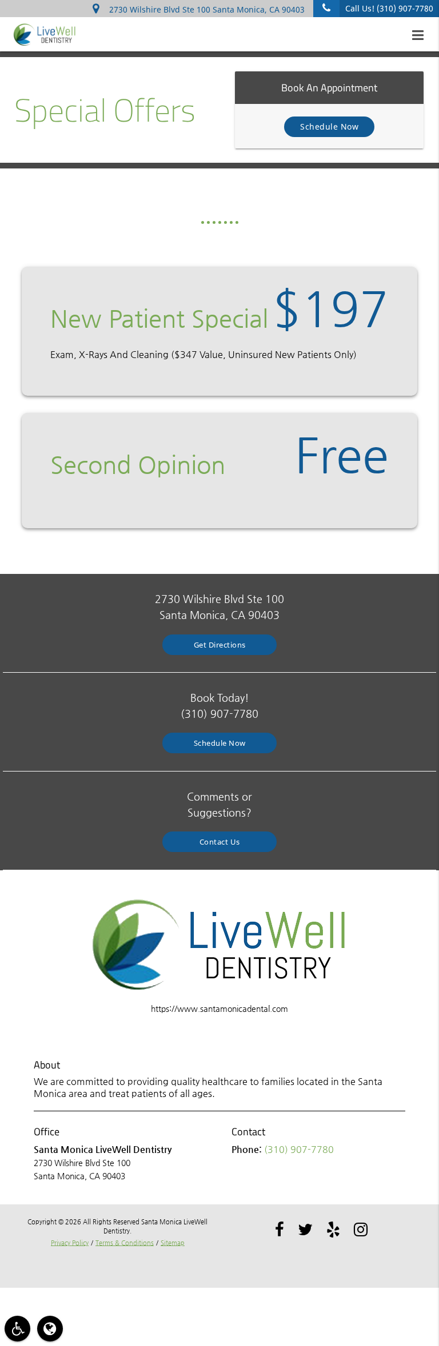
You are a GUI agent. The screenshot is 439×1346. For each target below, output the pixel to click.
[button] (421, 35)
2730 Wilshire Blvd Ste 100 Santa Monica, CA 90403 (205, 9)
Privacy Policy (70, 1243)
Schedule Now (329, 126)
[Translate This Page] (50, 1328)
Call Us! (389, 8)
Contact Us (219, 842)
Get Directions (220, 645)
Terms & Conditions (124, 1243)
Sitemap (173, 1243)
